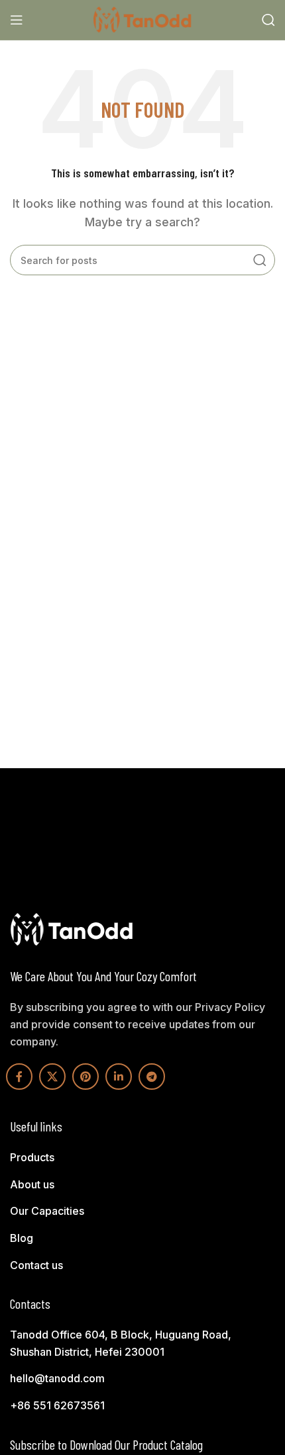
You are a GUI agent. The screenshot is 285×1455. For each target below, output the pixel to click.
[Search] (268, 20)
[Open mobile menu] (16, 20)
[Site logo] (142, 18)
